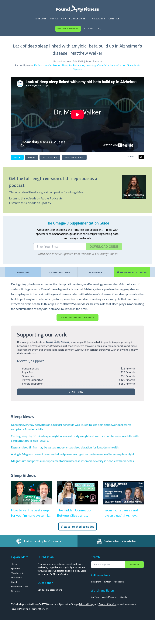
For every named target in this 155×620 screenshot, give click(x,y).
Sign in (88, 28)
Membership (17, 573)
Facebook (119, 581)
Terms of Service (107, 604)
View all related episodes (77, 526)
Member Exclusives (132, 272)
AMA (63, 18)
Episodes (41, 18)
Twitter (107, 581)
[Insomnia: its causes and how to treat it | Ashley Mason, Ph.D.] (123, 496)
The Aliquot (97, 18)
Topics (54, 18)
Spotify (123, 596)
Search (134, 564)
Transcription (59, 272)
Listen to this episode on (36, 198)
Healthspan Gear (19, 586)
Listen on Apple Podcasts (42, 541)
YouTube (95, 596)
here (59, 589)
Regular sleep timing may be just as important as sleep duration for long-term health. (65, 447)
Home (14, 564)
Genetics (114, 18)
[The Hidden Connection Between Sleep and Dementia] (77, 496)
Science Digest (78, 18)
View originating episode (77, 317)
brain (31, 157)
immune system (74, 157)
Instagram (96, 581)
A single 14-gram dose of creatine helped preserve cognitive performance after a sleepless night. (73, 454)
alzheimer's (50, 157)
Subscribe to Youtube (120, 541)
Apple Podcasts (110, 596)
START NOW (76, 392)
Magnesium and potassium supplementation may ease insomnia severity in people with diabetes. (72, 461)
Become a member (68, 28)
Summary (23, 272)
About (14, 582)
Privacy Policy (86, 604)
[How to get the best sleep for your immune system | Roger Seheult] (31, 496)
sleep (17, 157)
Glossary (95, 272)
